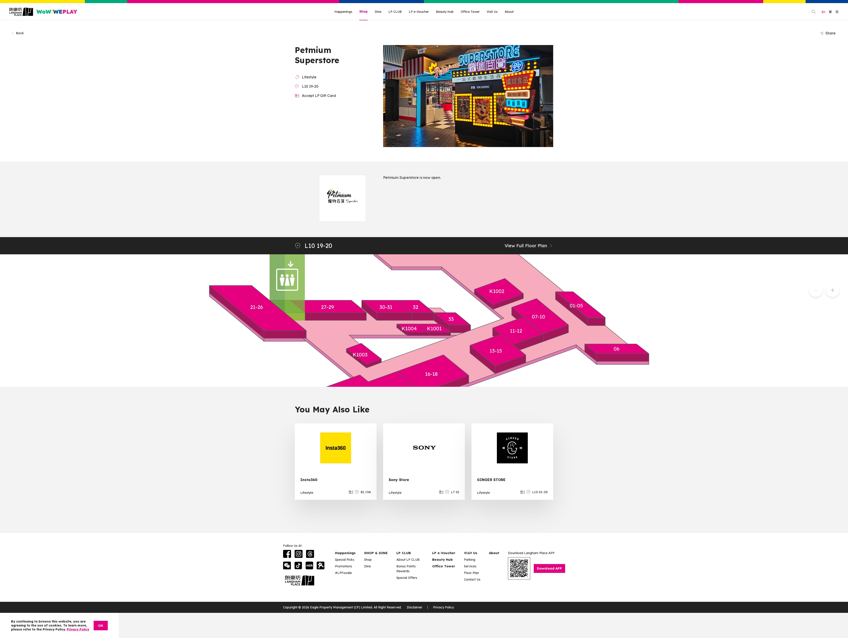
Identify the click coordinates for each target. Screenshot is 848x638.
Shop (363, 11)
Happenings (343, 12)
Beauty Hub (445, 12)
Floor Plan (471, 573)
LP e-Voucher (419, 12)
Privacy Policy (443, 607)
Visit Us (492, 12)
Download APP (549, 568)
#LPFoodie (343, 573)
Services (470, 566)
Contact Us (472, 579)
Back (20, 33)
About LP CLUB (408, 560)
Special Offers (406, 578)
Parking (469, 560)
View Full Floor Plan (526, 245)
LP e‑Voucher (443, 553)
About (509, 12)
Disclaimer (414, 607)
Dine (378, 12)
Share (830, 33)
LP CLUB (395, 12)
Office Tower (470, 12)
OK (100, 625)
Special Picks (344, 560)
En (823, 12)
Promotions (343, 566)
